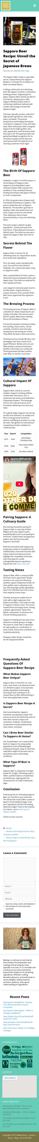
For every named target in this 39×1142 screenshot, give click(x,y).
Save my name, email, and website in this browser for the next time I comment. (20, 906)
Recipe (8, 828)
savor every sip (23, 564)
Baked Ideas (22, 1135)
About (10, 1138)
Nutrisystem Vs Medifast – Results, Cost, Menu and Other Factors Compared (17, 1004)
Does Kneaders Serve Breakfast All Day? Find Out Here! (17, 1023)
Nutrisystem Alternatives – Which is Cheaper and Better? (18, 1011)
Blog (16, 1138)
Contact (32, 1135)
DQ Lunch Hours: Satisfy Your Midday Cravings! (19, 1029)
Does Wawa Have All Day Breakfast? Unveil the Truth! (18, 1017)
